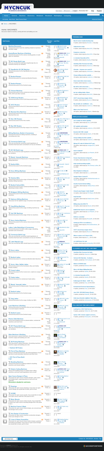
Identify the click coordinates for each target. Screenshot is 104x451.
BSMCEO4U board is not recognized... (84, 209)
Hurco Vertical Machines (18, 220)
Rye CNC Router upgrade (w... (63, 126)
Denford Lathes (15, 291)
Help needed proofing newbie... (82, 163)
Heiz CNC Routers (16, 119)
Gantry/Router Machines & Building (20, 53)
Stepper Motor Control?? (81, 176)
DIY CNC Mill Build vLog (63, 151)
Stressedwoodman (92, 224)
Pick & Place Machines (18, 351)
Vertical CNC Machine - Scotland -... (84, 258)
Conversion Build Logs (18, 141)
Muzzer (89, 100)
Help (92, 11)
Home (6, 15)
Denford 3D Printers (16, 348)
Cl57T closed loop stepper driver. (83, 98)
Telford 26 (87, 311)
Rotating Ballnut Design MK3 (62, 420)
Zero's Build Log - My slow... (63, 54)
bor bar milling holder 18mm (82, 92)
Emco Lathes (15, 250)
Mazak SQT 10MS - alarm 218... (63, 285)
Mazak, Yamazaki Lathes (18, 284)
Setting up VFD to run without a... (83, 222)
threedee (89, 43)
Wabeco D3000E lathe (80, 263)
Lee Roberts (91, 152)
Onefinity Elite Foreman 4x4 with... (83, 64)
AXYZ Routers (15, 105)
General (14, 15)
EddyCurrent (91, 198)
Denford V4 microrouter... (61, 84)
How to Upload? (78, 150)
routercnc (90, 77)
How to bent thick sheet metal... (83, 81)
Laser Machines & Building (17, 305)
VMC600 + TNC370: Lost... (61, 192)
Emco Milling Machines (18, 171)
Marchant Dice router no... (62, 112)
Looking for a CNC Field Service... (83, 309)
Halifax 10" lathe (63, 264)
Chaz (86, 283)
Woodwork (48, 15)
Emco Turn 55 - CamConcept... (62, 251)
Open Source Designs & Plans (18, 376)
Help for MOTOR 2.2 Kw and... (62, 199)
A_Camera (90, 83)
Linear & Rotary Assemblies (19, 419)
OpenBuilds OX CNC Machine (20, 69)
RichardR (89, 219)
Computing (67, 15)
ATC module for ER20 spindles (82, 120)
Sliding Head (91, 185)
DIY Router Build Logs (18, 61)
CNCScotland (88, 260)
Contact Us (82, 438)
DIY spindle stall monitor (81, 126)
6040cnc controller (79, 217)
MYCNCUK (89, 438)
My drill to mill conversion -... (82, 86)
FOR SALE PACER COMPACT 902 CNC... (85, 298)
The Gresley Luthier (93, 165)
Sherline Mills (15, 178)
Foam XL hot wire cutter (63, 369)
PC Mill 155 (62, 171)
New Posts (12, 19)
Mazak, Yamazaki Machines (19, 157)
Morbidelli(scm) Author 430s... (62, 98)
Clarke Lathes (15, 277)
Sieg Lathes (14, 298)
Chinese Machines (16, 90)
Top (100, 438)
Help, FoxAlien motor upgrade (62, 400)
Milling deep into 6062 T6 (81, 204)
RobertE (87, 294)
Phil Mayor (90, 193)
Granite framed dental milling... (82, 184)
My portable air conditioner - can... (83, 104)
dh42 (89, 160)
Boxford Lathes (15, 257)
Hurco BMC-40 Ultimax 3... (62, 221)
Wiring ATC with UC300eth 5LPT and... (84, 143)
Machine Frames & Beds (18, 406)
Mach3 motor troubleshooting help (83, 41)
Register (99, 11)
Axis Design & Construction (19, 413)
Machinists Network (92, 446)
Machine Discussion (15, 46)
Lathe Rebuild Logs (17, 241)
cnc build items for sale (80, 241)
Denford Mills (15, 164)
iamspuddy (90, 243)
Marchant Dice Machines (18, 112)
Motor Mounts (15, 399)
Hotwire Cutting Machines (19, 369)
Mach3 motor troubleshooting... (62, 47)
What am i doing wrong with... (62, 306)
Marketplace (58, 15)
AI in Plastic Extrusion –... (61, 335)
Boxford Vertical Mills (17, 185)
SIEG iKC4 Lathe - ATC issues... (63, 299)
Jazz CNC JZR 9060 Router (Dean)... (84, 292)
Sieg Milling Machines (18, 206)
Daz (89, 122)
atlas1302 (89, 48)
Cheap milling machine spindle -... (83, 75)
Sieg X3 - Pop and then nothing (63, 207)
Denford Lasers (15, 313)
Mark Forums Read (21, 19)
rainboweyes (88, 300)
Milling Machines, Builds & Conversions (21, 133)
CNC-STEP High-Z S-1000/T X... (63, 119)
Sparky (89, 60)
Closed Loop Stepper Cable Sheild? (84, 191)
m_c (89, 173)
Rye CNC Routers (16, 126)
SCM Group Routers (17, 98)
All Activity (5, 19)
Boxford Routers (16, 76)
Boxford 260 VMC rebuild (81, 132)
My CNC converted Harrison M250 (63, 235)
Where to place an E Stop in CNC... (83, 235)
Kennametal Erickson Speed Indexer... (84, 286)
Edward (87, 265)
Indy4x (89, 111)
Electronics (30, 15)
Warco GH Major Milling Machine (83, 269)
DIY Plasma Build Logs (18, 326)
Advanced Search (97, 19)
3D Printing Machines (17, 341)
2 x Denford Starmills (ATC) (81, 58)
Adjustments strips (64, 227)
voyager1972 (91, 145)
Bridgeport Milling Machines (20, 192)
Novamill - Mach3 (64, 164)
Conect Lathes (15, 270)
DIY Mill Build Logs (17, 150)
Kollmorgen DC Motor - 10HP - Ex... (84, 281)
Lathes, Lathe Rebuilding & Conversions (21, 227)
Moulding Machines (17, 362)
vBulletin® (8, 445)
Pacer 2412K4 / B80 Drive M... (62, 105)
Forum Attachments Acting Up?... (83, 158)
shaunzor (89, 65)
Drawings (14, 386)
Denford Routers (16, 83)
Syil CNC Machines (17, 213)
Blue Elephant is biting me (81, 171)
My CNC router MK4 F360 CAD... (62, 387)
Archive (96, 438)
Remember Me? (83, 11)
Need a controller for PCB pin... (63, 351)
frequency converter (61, 271)
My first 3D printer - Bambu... (62, 343)
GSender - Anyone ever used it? (83, 69)
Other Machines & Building (17, 334)
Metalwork (40, 15)
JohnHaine (90, 71)
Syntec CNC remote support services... (85, 315)
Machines (22, 15)
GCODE (13, 393)
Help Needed (77, 196)
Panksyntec (88, 316)
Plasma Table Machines (16, 319)
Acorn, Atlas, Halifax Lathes (19, 264)
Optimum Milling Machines (19, 199)
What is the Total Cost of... (81, 109)
